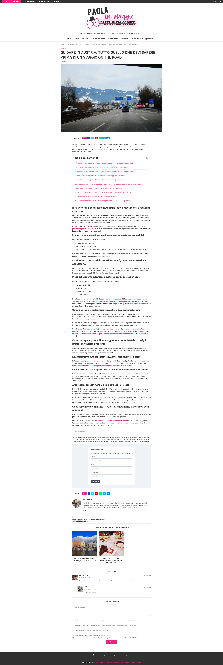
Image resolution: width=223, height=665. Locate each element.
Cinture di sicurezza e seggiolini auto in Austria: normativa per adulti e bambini (103, 192)
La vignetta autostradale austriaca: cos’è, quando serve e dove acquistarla (104, 171)
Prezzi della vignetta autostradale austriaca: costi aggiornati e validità (100, 176)
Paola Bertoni (87, 499)
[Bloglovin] (218, 1)
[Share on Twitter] (92, 138)
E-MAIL (93, 456)
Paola (86, 587)
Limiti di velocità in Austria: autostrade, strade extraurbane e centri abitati (101, 167)
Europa (80, 44)
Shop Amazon (137, 39)
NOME (93, 464)
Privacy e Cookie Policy (128, 661)
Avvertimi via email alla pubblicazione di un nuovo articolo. (91, 635)
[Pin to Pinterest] (96, 138)
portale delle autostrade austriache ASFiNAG (117, 301)
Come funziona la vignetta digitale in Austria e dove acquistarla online (100, 180)
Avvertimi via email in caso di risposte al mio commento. (90, 631)
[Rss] (220, 1)
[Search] (155, 38)
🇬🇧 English (149, 39)
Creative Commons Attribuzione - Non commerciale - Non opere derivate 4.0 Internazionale (117, 662)
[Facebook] (213, 1)
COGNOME (94, 472)
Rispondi (147, 576)
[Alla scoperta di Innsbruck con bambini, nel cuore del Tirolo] (84, 543)
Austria (87, 44)
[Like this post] (85, 138)
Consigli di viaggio (81, 39)
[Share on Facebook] (88, 138)
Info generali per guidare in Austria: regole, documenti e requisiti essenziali (104, 163)
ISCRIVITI (95, 481)
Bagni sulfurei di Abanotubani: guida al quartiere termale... (47, 1)
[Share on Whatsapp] (100, 138)
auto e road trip (79, 432)
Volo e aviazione (98, 39)
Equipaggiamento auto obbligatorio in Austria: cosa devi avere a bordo (100, 188)
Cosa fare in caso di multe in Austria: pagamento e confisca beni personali (103, 201)
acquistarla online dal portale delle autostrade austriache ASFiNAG (108, 334)
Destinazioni (113, 39)
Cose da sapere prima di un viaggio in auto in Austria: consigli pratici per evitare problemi (109, 184)
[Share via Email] (108, 138)
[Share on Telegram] (104, 138)
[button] (22, 1)
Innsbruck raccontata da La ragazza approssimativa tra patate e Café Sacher (111, 561)
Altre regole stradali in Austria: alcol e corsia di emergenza (96, 196)
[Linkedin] (215, 1)
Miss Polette (83, 575)
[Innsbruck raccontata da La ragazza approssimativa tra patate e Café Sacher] (111, 543)
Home (69, 39)
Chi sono (124, 39)
